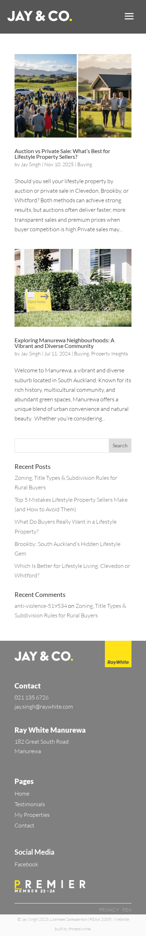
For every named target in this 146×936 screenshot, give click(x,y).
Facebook (26, 864)
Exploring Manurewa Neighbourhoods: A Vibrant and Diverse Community (64, 343)
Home (22, 793)
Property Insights (109, 353)
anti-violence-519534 (41, 605)
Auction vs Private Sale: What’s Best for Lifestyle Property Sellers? (62, 153)
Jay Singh (31, 164)
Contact (24, 825)
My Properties (32, 814)
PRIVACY (109, 910)
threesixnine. (80, 928)
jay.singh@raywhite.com (44, 706)
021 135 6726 (32, 697)
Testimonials (30, 804)
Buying (84, 164)
